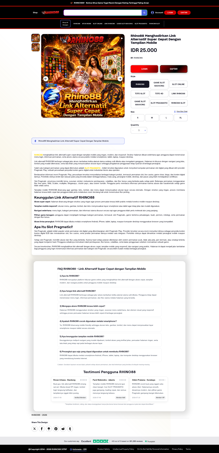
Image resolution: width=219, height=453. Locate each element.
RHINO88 (38, 155)
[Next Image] (120, 78)
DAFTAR (184, 13)
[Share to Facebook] (42, 428)
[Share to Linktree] (49, 428)
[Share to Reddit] (63, 428)
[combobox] (103, 12)
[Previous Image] (45, 78)
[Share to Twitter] (35, 428)
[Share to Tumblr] (70, 428)
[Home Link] (50, 12)
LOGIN (170, 13)
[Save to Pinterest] (56, 428)
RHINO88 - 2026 (39, 415)
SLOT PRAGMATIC (93, 168)
